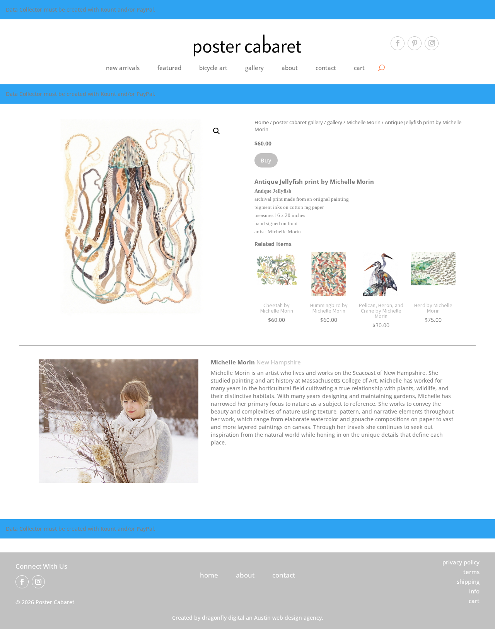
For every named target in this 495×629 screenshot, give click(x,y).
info (474, 591)
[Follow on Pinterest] (415, 43)
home (209, 575)
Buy (266, 160)
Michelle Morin (363, 122)
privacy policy (461, 562)
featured (169, 68)
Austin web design (278, 617)
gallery (254, 68)
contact (326, 68)
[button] (217, 131)
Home (261, 122)
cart (359, 68)
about (290, 68)
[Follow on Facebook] (398, 43)
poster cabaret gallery (298, 122)
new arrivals (123, 68)
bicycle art (213, 68)
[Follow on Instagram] (432, 43)
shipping (468, 581)
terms (471, 572)
